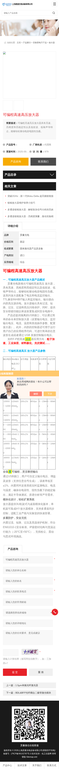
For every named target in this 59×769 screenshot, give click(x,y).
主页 (19, 42)
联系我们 (43, 161)
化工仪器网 (46, 753)
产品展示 (27, 42)
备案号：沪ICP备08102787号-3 (17, 753)
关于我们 (36, 765)
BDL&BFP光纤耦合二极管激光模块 (33, 692)
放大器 (52, 42)
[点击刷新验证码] (30, 652)
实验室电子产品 (40, 42)
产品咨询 (15, 161)
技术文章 (22, 765)
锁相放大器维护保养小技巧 (21, 202)
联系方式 (51, 765)
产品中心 (7, 765)
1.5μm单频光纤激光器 (26, 685)
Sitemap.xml (31, 757)
